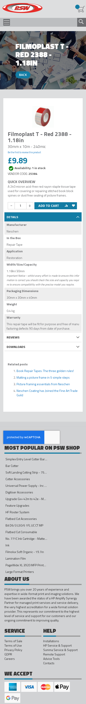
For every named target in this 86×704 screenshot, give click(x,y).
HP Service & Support (57, 645)
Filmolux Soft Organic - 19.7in (25, 551)
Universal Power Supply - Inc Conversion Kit (35, 485)
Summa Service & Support (60, 650)
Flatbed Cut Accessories (21, 518)
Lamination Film (16, 558)
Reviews (13, 337)
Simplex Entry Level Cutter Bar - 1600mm (32, 459)
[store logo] (22, 8)
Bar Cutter (12, 465)
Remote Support (54, 654)
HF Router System (17, 512)
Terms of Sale (13, 641)
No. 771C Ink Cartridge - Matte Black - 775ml (35, 538)
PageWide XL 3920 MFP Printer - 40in (30, 565)
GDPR (8, 654)
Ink (7, 545)
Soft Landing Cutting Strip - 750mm (28, 472)
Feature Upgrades (17, 505)
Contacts (48, 663)
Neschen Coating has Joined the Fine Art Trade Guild (47, 392)
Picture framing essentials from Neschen (43, 384)
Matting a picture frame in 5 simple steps (43, 377)
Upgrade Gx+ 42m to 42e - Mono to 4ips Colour (37, 498)
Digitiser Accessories (19, 492)
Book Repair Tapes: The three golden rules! (45, 370)
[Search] (81, 21)
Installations (51, 641)
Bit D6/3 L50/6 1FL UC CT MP (24, 525)
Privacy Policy (13, 650)
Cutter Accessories (18, 479)
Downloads (16, 346)
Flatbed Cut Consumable (21, 532)
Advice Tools (51, 659)
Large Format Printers (20, 571)
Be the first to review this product (24, 152)
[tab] (43, 216)
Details (12, 217)
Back (23, 75)
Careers (9, 659)
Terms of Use (13, 645)
